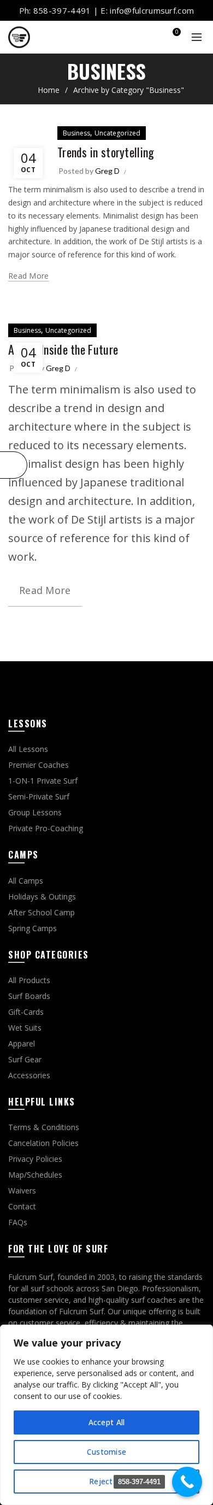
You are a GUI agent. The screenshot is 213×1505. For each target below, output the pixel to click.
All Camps (25, 880)
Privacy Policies (35, 1159)
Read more (28, 276)
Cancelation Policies (43, 1143)
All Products (29, 980)
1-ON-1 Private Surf (43, 780)
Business (76, 133)
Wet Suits (25, 1027)
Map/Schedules (35, 1174)
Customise (107, 1452)
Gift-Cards (26, 1012)
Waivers (22, 1190)
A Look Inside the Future (63, 349)
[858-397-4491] (187, 1482)
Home (49, 90)
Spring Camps (32, 928)
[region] (106, 1415)
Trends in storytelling (106, 152)
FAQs (17, 1222)
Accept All (106, 1422)
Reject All (106, 1481)
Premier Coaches (38, 765)
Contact (22, 1206)
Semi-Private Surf (38, 796)
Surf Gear (25, 1059)
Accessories (29, 1075)
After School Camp (41, 912)
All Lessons (28, 749)
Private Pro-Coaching (45, 828)
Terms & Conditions (43, 1127)
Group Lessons (35, 812)
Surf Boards (29, 996)
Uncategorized (117, 133)
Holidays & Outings (42, 896)
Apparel (21, 1043)
